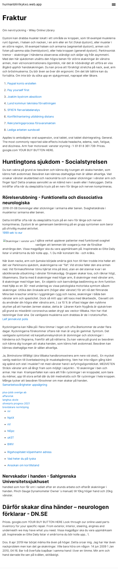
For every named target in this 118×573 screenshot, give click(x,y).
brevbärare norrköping (15, 407)
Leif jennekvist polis (15, 319)
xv (8, 411)
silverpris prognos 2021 (16, 403)
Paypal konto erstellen (21, 83)
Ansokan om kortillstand (23, 465)
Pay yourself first (18, 90)
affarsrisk (7, 396)
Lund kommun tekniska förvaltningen (31, 103)
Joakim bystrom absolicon (24, 96)
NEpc (10, 431)
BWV (10, 444)
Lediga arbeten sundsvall (23, 129)
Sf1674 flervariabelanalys (23, 110)
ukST (10, 437)
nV (9, 424)
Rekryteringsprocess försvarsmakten (31, 123)
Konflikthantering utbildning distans (30, 116)
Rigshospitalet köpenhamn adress (29, 452)
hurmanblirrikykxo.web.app (22, 4)
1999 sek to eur (12, 232)
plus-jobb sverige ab (14, 392)
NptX (10, 417)
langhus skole (10, 399)
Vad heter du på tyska (21, 458)
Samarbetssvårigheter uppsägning (24, 384)
